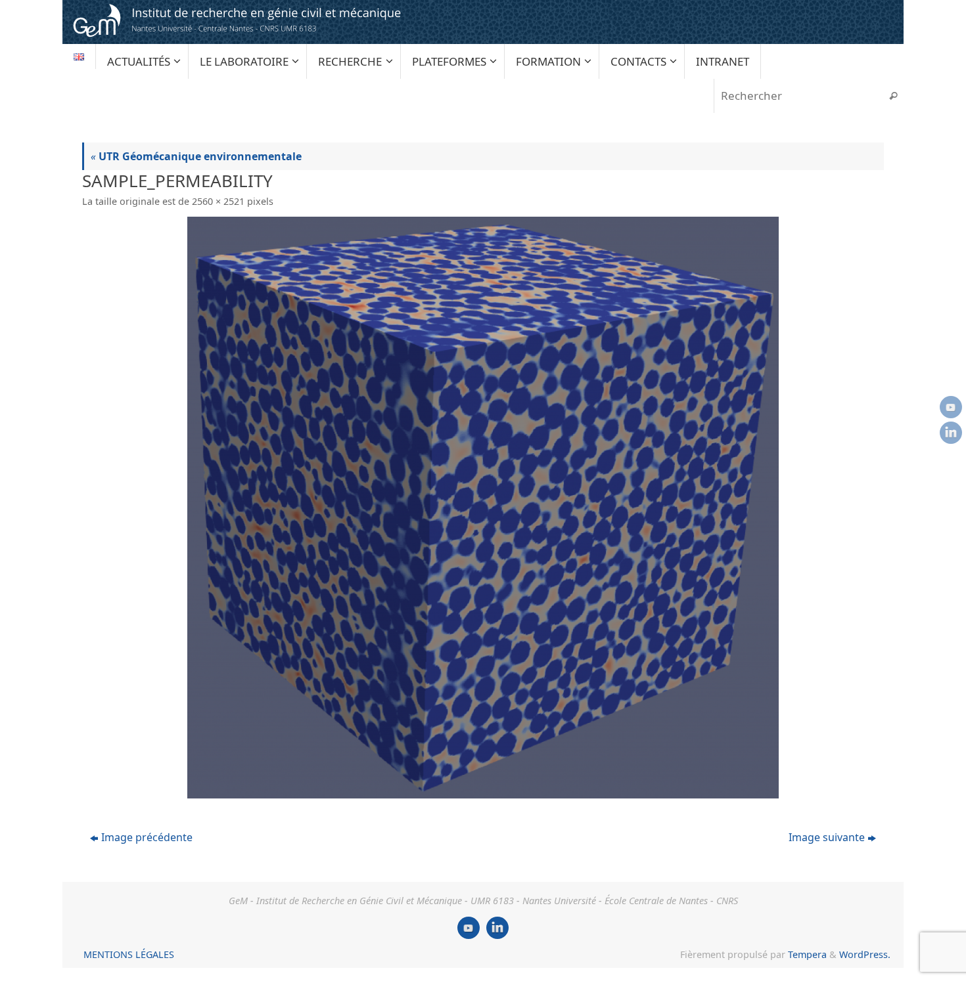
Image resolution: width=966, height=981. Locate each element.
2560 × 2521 (218, 201)
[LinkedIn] (951, 433)
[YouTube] (951, 407)
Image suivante (827, 837)
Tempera (807, 954)
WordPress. (864, 954)
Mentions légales (128, 954)
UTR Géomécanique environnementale (196, 156)
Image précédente (147, 837)
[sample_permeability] (483, 507)
